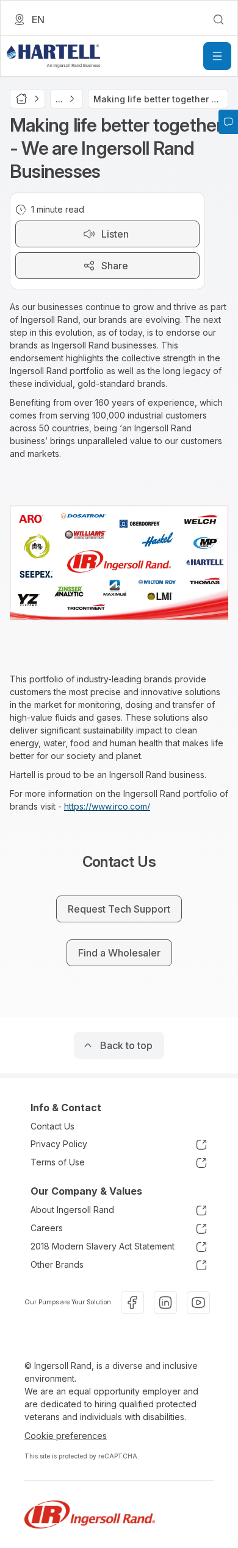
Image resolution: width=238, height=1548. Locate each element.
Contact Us (52, 1126)
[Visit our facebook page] (132, 1302)
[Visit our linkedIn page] (165, 1302)
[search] (218, 19)
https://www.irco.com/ (107, 806)
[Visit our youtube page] (198, 1302)
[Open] (217, 56)
